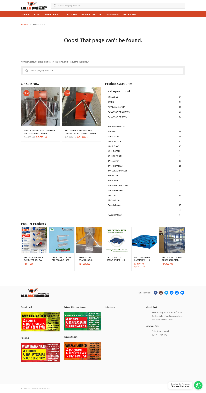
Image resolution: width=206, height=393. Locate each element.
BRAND (144, 102)
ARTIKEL (37, 14)
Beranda (24, 24)
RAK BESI (144, 131)
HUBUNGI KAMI (112, 14)
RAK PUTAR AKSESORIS (144, 185)
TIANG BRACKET (144, 215)
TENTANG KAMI (129, 14)
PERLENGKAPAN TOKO (144, 119)
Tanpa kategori (144, 207)
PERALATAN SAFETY (144, 107)
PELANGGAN (50, 14)
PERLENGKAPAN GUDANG (144, 112)
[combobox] (118, 6)
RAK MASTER (144, 161)
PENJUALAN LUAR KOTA (91, 14)
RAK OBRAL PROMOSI (144, 171)
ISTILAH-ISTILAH (70, 14)
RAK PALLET (144, 176)
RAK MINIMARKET (144, 166)
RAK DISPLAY (144, 136)
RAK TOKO (144, 195)
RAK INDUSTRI (144, 151)
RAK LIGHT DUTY (144, 156)
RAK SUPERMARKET (144, 190)
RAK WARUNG (144, 200)
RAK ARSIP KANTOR (144, 126)
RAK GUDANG (144, 146)
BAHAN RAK (144, 97)
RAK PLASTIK (144, 180)
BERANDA (25, 14)
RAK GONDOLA (144, 141)
